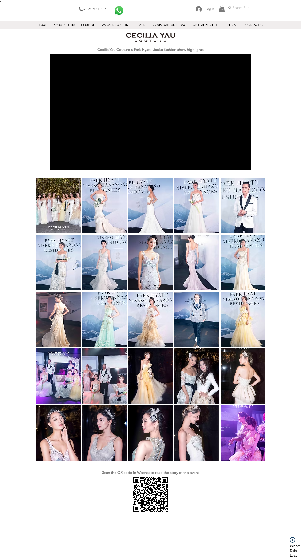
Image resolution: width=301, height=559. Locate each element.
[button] (222, 8)
